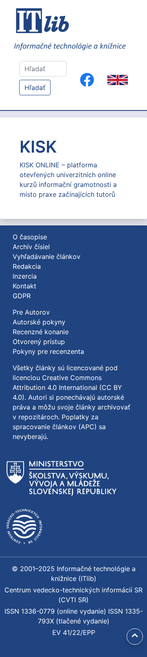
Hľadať (34, 87)
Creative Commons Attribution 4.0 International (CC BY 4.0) (67, 387)
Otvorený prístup (39, 342)
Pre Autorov (31, 312)
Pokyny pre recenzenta (48, 351)
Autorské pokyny (39, 322)
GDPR (22, 296)
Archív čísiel (31, 247)
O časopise (30, 237)
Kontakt (24, 286)
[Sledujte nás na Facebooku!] (87, 80)
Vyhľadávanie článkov (46, 256)
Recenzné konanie (41, 332)
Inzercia (25, 276)
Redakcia (27, 266)
